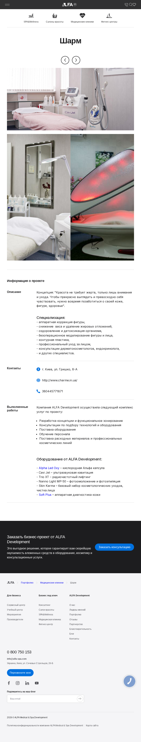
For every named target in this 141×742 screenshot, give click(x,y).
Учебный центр (15, 610)
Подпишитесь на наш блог (21, 691)
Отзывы (73, 619)
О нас (72, 605)
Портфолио (75, 614)
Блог (71, 634)
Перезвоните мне (20, 672)
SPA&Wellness (46, 614)
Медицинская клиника (50, 619)
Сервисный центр (16, 605)
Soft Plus (45, 494)
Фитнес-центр (46, 624)
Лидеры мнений (77, 610)
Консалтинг (44, 605)
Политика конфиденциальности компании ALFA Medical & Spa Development (45, 725)
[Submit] (80, 699)
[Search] (130, 4)
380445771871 (52, 391)
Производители (15, 619)
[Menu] (7, 4)
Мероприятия (14, 614)
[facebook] (9, 683)
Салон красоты (46, 610)
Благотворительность (80, 629)
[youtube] (37, 683)
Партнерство (76, 624)
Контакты (74, 638)
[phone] (126, 4)
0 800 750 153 (19, 652)
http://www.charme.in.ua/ (59, 380)
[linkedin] (27, 683)
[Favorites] (134, 4)
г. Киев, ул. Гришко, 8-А (59, 369)
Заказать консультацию (114, 547)
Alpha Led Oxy (49, 468)
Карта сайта (92, 725)
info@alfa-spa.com (17, 659)
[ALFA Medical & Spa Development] (69, 4)
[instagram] (17, 683)
